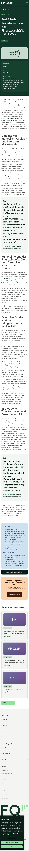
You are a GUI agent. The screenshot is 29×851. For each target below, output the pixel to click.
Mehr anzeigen (8, 703)
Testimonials (4, 770)
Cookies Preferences (12, 838)
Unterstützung (5, 795)
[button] (26, 3)
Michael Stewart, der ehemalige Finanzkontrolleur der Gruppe (13, 119)
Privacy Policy (6, 835)
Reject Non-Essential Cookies (12, 842)
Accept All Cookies (12, 847)
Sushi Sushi (4, 100)
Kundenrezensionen (7, 774)
